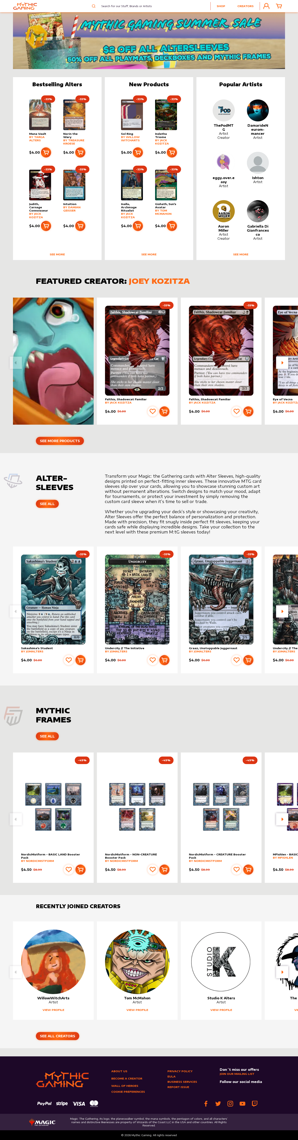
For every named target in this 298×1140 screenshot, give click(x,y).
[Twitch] (255, 1104)
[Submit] (93, 6)
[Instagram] (230, 1104)
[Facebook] (206, 1104)
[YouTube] (242, 1104)
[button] (282, 363)
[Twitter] (218, 1104)
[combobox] (123, 6)
